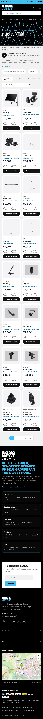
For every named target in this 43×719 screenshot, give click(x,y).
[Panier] (40, 7)
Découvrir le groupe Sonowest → (14, 487)
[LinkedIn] (24, 621)
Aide (4, 642)
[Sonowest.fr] (7, 7)
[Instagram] (4, 621)
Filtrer (8, 79)
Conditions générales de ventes (11, 707)
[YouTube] (14, 621)
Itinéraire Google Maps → (10, 682)
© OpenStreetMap (36, 682)
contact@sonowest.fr (9, 616)
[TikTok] (19, 621)
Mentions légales (28, 707)
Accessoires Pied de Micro (14, 71)
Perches (33, 71)
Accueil (4, 47)
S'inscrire (10, 583)
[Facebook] (9, 621)
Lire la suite (6, 66)
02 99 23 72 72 (7, 613)
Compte (33, 7)
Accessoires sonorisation (27, 47)
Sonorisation (32, 19)
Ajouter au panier (11, 128)
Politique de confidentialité (10, 710)
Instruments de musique (12, 19)
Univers (5, 631)
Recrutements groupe (27, 710)
